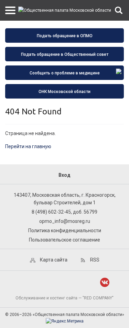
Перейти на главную (28, 146)
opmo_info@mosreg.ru (64, 221)
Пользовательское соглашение (64, 240)
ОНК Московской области (64, 91)
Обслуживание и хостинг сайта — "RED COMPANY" (64, 298)
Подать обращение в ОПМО (65, 35)
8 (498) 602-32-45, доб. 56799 (64, 212)
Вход (64, 175)
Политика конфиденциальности (64, 230)
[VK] (104, 282)
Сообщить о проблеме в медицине (65, 73)
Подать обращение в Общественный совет (64, 54)
